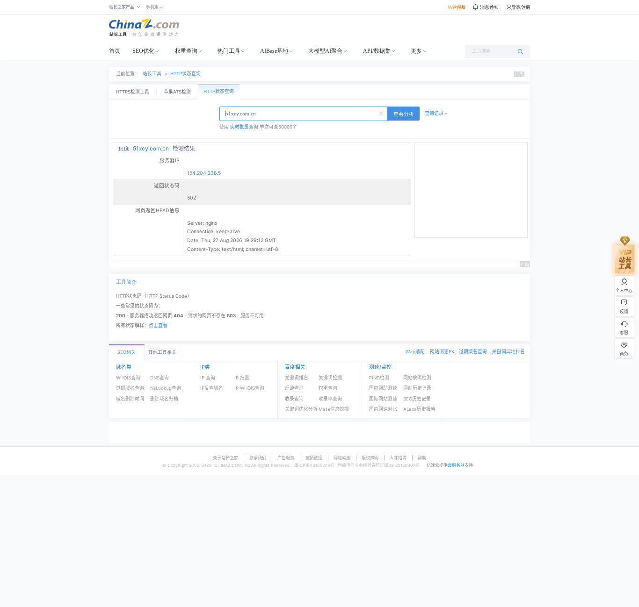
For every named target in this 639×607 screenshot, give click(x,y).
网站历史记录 (417, 388)
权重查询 (186, 51)
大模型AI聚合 (325, 51)
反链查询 (294, 388)
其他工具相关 (162, 352)
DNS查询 (159, 377)
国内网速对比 (383, 409)
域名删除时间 (130, 398)
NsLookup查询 (165, 388)
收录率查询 (330, 398)
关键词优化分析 (301, 409)
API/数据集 (377, 51)
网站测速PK (442, 351)
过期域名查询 (473, 351)
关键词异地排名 (508, 351)
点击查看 (158, 325)
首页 (114, 51)
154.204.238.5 (204, 173)
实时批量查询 (244, 126)
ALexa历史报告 (419, 409)
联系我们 (257, 458)
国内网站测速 (383, 388)
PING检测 (379, 377)
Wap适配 (415, 351)
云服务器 (456, 465)
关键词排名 (296, 377)
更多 (416, 51)
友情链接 (313, 458)
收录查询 (294, 398)
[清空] (381, 112)
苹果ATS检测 (177, 91)
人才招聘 (398, 458)
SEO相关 (126, 352)
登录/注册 (521, 7)
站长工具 (152, 73)
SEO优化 (143, 51)
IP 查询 (207, 377)
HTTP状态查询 (185, 73)
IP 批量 (241, 377)
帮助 (422, 458)
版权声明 (370, 458)
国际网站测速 (383, 398)
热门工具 (229, 51)
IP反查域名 (211, 388)
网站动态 (342, 458)
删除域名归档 (164, 398)
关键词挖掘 (330, 377)
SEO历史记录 (417, 398)
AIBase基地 (274, 51)
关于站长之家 (225, 458)
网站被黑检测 (417, 377)
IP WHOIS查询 (249, 388)
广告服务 (285, 458)
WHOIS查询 (128, 377)
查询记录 (434, 113)
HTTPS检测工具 (132, 91)
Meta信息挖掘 (334, 409)
